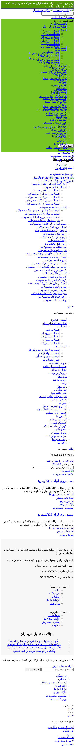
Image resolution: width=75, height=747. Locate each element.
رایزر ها (62, 386)
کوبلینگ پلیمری (58, 422)
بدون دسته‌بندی (58, 363)
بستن (71, 306)
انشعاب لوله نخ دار (49, 61)
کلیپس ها (61, 416)
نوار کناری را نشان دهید (60, 460)
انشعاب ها (61, 49)
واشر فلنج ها (59, 439)
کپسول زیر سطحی (56, 112)
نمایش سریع (66, 501)
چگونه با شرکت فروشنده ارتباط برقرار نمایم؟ (34, 644)
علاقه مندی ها (51, 618)
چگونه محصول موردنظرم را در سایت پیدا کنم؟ (34, 647)
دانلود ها (55, 625)
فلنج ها (63, 402)
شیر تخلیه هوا (59, 392)
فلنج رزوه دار (59, 399)
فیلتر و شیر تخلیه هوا (55, 106)
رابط (64, 382)
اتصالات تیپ (53, 44)
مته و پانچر (60, 429)
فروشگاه (54, 593)
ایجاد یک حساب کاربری (60, 727)
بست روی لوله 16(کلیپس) (56, 514)
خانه (71, 448)
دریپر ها (62, 376)
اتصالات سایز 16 (50, 34)
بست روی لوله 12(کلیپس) (56, 481)
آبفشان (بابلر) (59, 23)
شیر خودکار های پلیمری (53, 96)
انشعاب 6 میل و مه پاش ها (44, 58)
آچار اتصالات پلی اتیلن (54, 26)
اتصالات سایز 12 (50, 31)
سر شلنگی (60, 389)
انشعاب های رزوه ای (48, 55)
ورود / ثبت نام (59, 699)
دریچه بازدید (60, 379)
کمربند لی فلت (58, 419)
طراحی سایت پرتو (63, 666)
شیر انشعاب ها (51, 51)
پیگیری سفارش (51, 621)
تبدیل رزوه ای (59, 369)
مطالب (55, 596)
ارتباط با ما (53, 600)
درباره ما (55, 603)
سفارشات (54, 615)
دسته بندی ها (66, 167)
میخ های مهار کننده (56, 132)
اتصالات (62, 326)
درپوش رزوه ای (57, 372)
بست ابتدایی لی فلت (55, 66)
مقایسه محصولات (56, 695)
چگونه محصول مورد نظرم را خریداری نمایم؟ (34, 640)
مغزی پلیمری (59, 432)
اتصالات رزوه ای (50, 40)
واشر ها (62, 442)
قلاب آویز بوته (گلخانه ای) (52, 409)
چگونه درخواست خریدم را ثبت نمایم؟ (34, 650)
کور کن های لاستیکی (55, 122)
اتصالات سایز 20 (50, 46)
